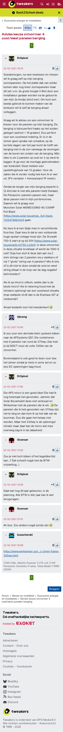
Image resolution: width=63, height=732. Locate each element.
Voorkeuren (24, 666)
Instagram (14, 691)
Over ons (22, 645)
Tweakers (9, 719)
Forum (5, 595)
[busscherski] (11, 535)
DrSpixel (22, 58)
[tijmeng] (11, 317)
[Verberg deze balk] (59, 13)
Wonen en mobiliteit (23, 595)
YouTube (13, 686)
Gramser (22, 439)
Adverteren (10, 640)
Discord (13, 702)
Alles (27, 27)
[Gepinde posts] (54, 27)
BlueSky (13, 681)
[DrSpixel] (11, 58)
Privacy (8, 661)
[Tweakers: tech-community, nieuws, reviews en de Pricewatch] (20, 4)
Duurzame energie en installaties (22, 20)
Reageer (54, 589)
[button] (4, 4)
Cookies (8, 666)
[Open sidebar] (60, 20)
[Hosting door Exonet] (19, 624)
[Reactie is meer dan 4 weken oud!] (13, 68)
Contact (8, 645)
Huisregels (10, 651)
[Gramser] (11, 440)
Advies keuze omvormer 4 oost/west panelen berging (26, 600)
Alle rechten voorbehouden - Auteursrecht (29, 723)
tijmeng (22, 316)
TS (35, 27)
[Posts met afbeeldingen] (40, 27)
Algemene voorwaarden (18, 656)
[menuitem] (42, 4)
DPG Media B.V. (46, 719)
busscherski (25, 534)
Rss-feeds (14, 697)
